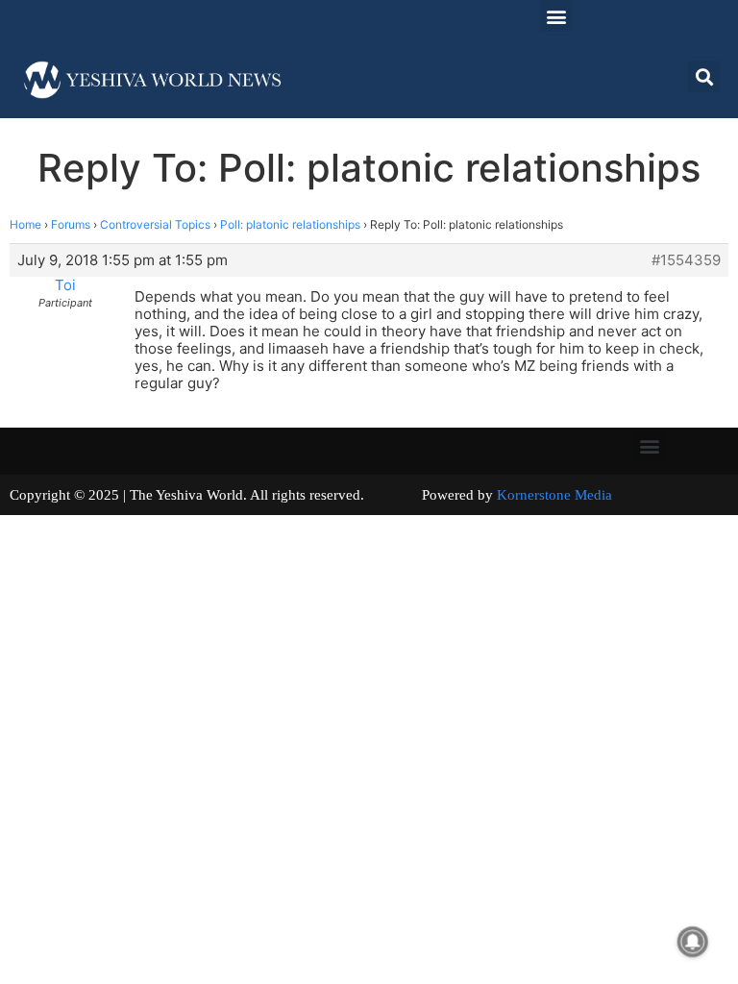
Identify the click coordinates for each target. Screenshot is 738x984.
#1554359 (686, 260)
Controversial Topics (155, 224)
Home (25, 224)
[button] (556, 16)
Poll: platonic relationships (290, 224)
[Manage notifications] (692, 941)
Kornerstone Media (554, 495)
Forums (70, 224)
